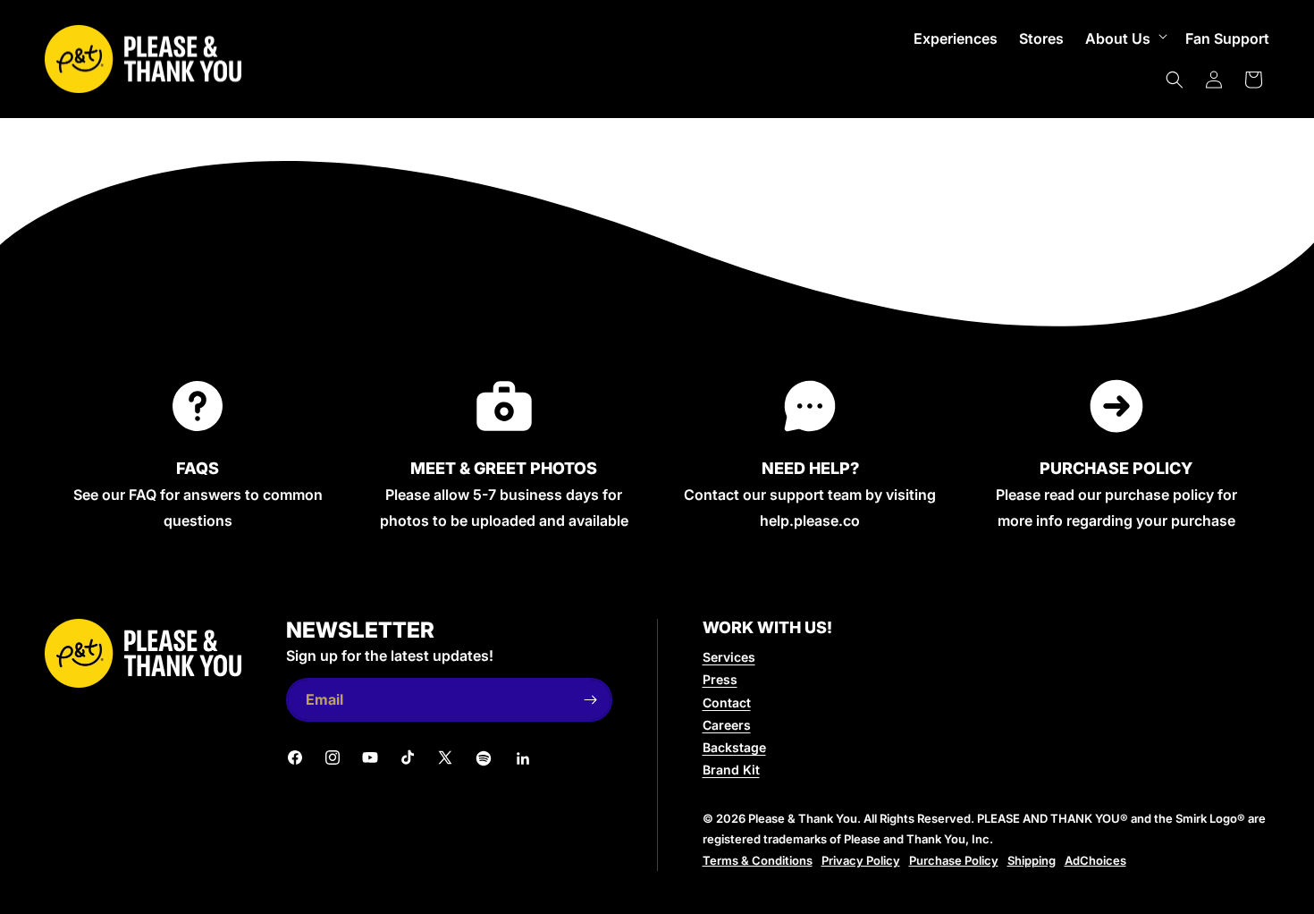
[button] (1124, 39)
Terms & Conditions (758, 860)
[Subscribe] (591, 700)
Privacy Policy (860, 860)
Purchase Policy (953, 860)
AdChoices (1095, 860)
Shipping (1031, 860)
